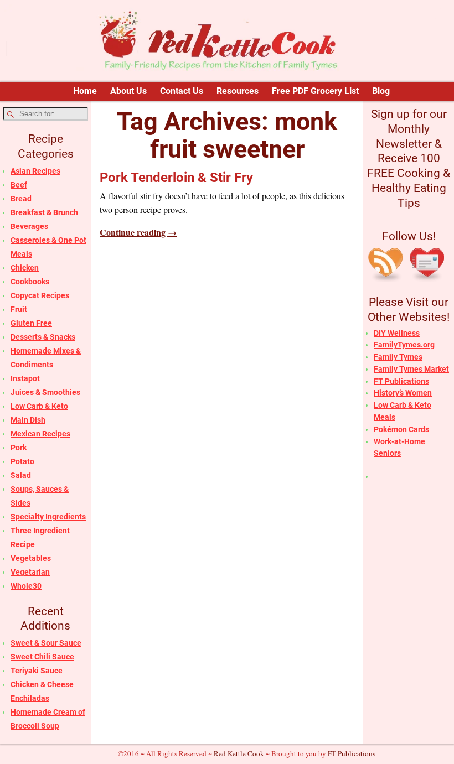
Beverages (29, 226)
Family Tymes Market (411, 369)
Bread (21, 198)
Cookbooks (30, 281)
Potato (22, 461)
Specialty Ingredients (48, 516)
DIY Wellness (397, 333)
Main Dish (28, 419)
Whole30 (26, 585)
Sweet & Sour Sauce (46, 642)
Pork (19, 447)
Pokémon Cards (401, 429)
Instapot (25, 378)
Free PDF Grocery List (315, 91)
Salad (21, 475)
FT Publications (401, 381)
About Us (128, 91)
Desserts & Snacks (43, 336)
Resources (237, 91)
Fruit (19, 309)
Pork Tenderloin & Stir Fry (176, 177)
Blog (381, 91)
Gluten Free (31, 323)
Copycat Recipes (40, 295)
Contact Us (181, 91)
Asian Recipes (35, 171)
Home (85, 91)
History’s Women (403, 392)
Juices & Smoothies (45, 392)
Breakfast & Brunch (44, 212)
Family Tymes (398, 356)
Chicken (25, 267)
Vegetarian (30, 572)
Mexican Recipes (40, 433)
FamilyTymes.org (404, 344)
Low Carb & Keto (39, 406)
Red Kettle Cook (239, 753)
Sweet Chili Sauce (42, 656)
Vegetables (31, 558)
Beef (19, 184)
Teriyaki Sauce (37, 670)
